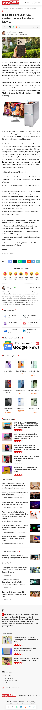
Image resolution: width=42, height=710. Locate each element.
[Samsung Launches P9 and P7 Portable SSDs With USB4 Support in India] (35, 495)
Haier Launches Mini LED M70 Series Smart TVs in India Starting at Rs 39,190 (14, 539)
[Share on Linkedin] (21, 707)
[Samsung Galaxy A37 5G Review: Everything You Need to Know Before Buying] (7, 640)
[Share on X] (10, 27)
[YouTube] (36, 288)
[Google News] (11, 330)
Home (3, 8)
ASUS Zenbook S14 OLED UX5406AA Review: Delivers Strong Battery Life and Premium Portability (26, 425)
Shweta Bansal (8, 543)
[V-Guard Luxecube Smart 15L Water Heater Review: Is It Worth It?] (7, 651)
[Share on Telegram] (29, 707)
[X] (34, 288)
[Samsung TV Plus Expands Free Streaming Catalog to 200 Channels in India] (35, 557)
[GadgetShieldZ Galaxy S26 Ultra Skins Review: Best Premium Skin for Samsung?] (7, 459)
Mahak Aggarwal (8, 488)
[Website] (31, 288)
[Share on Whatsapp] (13, 27)
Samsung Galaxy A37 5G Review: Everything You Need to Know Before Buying (26, 640)
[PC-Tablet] (11, 2)
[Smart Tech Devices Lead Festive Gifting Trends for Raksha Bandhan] (35, 486)
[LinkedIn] (30, 330)
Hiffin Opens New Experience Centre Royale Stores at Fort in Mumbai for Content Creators (14, 570)
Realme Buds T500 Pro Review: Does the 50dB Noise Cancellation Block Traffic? (26, 470)
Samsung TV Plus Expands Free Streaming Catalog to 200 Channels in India (15, 557)
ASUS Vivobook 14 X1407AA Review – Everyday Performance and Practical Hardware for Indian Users (26, 436)
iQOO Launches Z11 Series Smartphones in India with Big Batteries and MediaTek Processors (14, 582)
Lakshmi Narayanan (9, 532)
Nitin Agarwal (12, 32)
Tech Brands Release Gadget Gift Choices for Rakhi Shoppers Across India (14, 594)
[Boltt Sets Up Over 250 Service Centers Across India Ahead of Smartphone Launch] (35, 528)
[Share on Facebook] (7, 27)
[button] (24, 2)
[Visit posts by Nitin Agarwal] (4, 33)
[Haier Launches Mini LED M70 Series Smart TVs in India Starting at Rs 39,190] (35, 539)
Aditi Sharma (7, 507)
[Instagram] (39, 288)
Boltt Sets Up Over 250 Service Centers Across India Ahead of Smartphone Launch (15, 527)
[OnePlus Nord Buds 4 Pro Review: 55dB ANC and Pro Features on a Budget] (7, 661)
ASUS (12, 254)
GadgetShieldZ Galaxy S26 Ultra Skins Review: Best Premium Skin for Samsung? (26, 458)
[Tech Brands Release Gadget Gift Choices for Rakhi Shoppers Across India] (35, 594)
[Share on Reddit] (16, 27)
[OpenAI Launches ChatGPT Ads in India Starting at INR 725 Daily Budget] (35, 505)
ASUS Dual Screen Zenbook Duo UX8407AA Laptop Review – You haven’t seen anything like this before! (26, 447)
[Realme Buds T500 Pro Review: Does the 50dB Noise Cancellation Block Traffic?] (7, 470)
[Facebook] (11, 316)
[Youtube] (30, 323)
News (6, 8)
